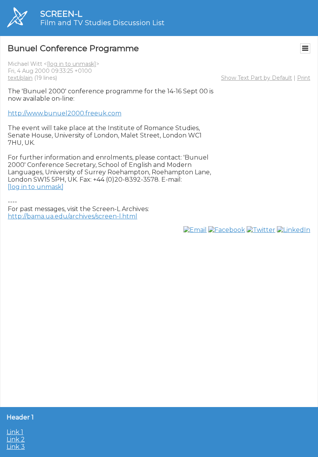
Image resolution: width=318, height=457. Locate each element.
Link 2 (16, 439)
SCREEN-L (61, 14)
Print (303, 77)
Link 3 (16, 446)
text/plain (20, 77)
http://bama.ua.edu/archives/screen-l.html (72, 216)
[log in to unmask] (71, 63)
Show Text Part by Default (256, 77)
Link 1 (15, 432)
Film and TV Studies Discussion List (102, 23)
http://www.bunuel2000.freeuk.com (64, 113)
